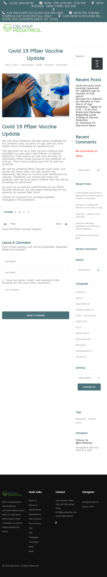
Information (61, 65)
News (31, 547)
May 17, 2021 (12, 65)
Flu (79, 327)
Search (80, 56)
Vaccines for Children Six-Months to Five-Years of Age (89, 101)
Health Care (83, 333)
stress (78, 423)
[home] (12, 493)
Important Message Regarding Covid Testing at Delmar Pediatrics (88, 116)
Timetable (33, 537)
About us (33, 500)
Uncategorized (84, 351)
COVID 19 (81, 321)
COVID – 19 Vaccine (86, 316)
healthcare (81, 419)
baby (79, 298)
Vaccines (81, 357)
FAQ (30, 528)
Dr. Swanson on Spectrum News (86, 124)
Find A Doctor (35, 519)
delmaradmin (27, 65)
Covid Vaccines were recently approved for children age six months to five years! (88, 91)
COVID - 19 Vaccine (45, 65)
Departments (35, 510)
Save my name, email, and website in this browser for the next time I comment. (30, 281)
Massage (81, 345)
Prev (13, 223)
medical (92, 419)
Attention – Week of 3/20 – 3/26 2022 (88, 108)
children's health (85, 310)
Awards (81, 292)
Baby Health (83, 304)
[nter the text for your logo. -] (23, 27)
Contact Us (89, 386)
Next (59, 223)
